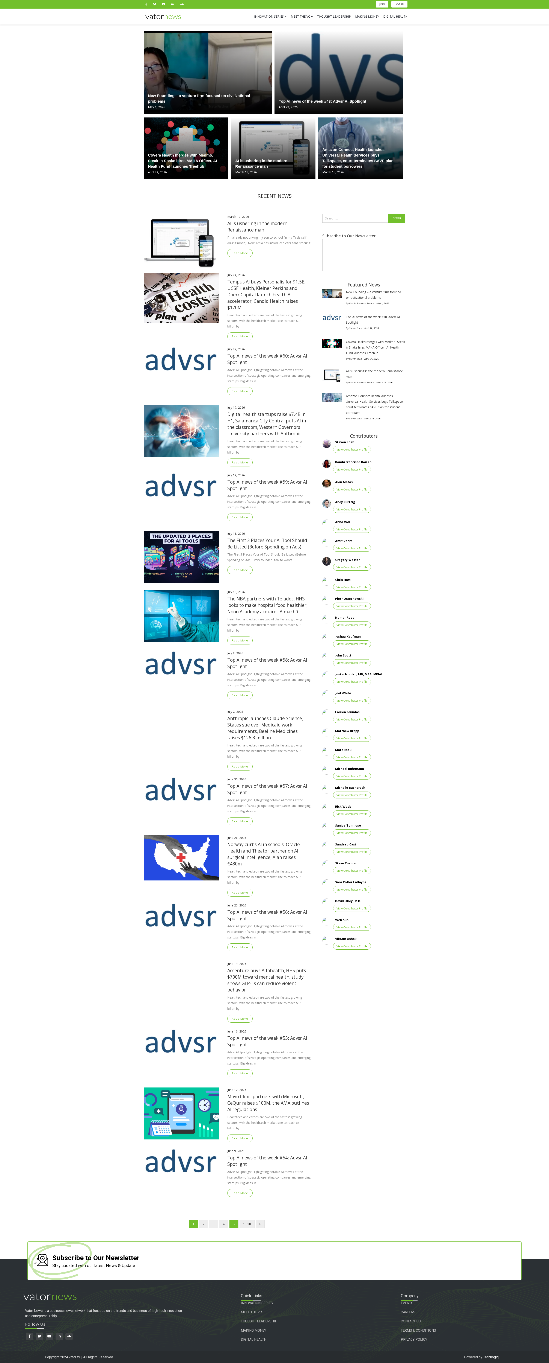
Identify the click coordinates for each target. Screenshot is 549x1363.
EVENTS (407, 1303)
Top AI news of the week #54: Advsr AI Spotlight (267, 1161)
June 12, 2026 (236, 1090)
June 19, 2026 (236, 964)
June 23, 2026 (236, 905)
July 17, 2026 (236, 407)
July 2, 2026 (235, 712)
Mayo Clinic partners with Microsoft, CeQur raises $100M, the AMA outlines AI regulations (268, 1102)
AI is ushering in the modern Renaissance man (261, 164)
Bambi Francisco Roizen (361, 303)
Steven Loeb (355, 328)
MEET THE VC (251, 1312)
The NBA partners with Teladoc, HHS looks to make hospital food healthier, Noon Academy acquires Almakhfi (267, 605)
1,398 (247, 1224)
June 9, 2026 (235, 1151)
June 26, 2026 (236, 838)
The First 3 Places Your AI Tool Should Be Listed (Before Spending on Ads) (267, 543)
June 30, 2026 (236, 779)
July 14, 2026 (236, 475)
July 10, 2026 (236, 592)
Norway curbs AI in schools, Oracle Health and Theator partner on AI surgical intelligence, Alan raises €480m (263, 854)
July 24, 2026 (236, 275)
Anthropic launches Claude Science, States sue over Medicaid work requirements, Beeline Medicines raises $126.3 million (265, 728)
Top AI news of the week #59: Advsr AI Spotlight (267, 485)
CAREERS (408, 1312)
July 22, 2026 (236, 349)
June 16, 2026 (236, 1031)
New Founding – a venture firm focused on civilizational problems (199, 99)
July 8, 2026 (235, 653)
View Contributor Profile (352, 449)
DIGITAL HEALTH (253, 1339)
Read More (240, 253)
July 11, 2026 (236, 533)
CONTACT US (411, 1321)
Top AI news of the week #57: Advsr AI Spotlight (267, 789)
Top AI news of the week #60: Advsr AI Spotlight (267, 359)
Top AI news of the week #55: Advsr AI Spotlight (267, 1041)
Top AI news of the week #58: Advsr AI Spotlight (267, 663)
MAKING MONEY (253, 1330)
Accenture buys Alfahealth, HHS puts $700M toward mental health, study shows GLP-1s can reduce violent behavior (266, 980)
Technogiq (491, 1357)
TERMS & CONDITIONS (418, 1330)
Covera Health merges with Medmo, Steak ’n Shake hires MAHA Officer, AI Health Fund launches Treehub (182, 161)
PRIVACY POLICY (414, 1339)
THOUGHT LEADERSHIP (259, 1321)
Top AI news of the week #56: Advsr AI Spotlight (267, 915)
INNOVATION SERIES (257, 1303)
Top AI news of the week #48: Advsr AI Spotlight (322, 101)
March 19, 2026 (238, 217)
